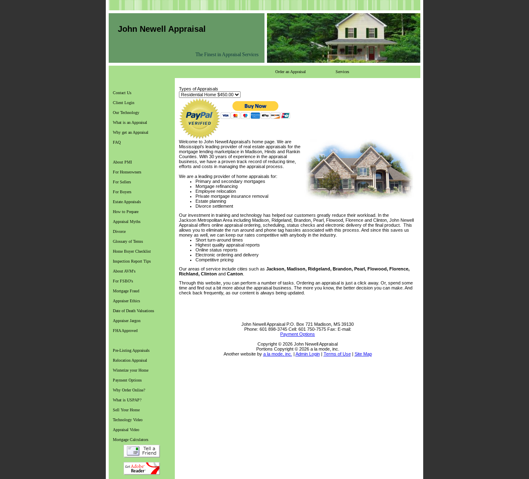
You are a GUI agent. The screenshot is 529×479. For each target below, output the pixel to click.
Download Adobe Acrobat (142, 468)
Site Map (363, 353)
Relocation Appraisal (130, 360)
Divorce (119, 231)
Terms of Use (337, 353)
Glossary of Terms (128, 241)
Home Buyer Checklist (132, 251)
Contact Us (122, 92)
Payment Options (127, 380)
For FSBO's (123, 281)
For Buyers (122, 192)
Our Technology (126, 112)
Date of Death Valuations (133, 310)
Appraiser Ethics (126, 301)
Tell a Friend (142, 451)
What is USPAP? (127, 400)
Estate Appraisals (127, 201)
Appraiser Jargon (127, 320)
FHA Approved (125, 330)
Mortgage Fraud (126, 291)
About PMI (122, 162)
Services (342, 71)
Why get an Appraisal (130, 132)
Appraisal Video (126, 429)
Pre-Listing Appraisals (131, 350)
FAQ (117, 142)
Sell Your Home (126, 410)
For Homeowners (127, 172)
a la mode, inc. (277, 353)
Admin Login (307, 353)
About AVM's (124, 271)
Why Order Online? (129, 390)
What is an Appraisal (130, 122)
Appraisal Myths (127, 221)
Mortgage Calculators (130, 439)
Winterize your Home (130, 370)
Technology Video (128, 419)
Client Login (123, 102)
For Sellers (122, 182)
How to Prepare (125, 211)
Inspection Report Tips (132, 261)
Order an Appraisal (290, 71)
